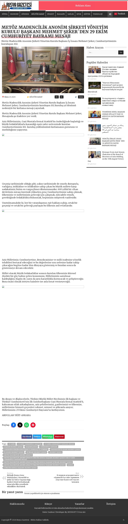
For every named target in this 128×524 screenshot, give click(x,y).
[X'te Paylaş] (20, 424)
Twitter (37, 436)
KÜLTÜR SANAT (37, 14)
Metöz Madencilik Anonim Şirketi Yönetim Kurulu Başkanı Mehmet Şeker (34, 465)
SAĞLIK (71, 14)
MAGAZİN (61, 14)
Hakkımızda (17, 503)
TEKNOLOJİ (97, 14)
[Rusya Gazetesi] (16, 5)
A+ (57, 97)
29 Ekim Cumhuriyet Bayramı (30, 444)
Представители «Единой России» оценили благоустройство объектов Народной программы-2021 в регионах (106, 71)
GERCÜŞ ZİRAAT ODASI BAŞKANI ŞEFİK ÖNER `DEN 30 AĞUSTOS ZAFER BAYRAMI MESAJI (113, 142)
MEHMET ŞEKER (56, 452)
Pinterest (59, 436)
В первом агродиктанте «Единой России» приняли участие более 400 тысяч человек (66, 477)
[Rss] (124, 519)
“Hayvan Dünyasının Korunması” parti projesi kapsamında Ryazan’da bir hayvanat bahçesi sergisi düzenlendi (106, 87)
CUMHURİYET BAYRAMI (48, 447)
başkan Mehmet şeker (13, 447)
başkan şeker (31, 447)
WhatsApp (47, 436)
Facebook (26, 436)
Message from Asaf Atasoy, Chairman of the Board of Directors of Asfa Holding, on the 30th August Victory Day (106, 156)
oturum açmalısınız (52, 493)
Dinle (81, 97)
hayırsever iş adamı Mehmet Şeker (65, 449)
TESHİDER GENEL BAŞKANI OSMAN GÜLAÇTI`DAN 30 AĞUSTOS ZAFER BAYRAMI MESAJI (113, 115)
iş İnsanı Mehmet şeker (36, 452)
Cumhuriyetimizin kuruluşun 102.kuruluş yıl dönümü (26, 449)
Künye (48, 503)
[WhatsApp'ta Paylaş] (26, 424)
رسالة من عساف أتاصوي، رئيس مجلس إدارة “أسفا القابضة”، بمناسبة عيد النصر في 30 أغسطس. (113, 128)
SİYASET (50, 14)
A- (61, 97)
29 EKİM (12, 444)
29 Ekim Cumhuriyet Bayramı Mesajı (59, 444)
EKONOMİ (14, 14)
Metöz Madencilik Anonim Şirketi (18, 455)
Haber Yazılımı (48, 512)
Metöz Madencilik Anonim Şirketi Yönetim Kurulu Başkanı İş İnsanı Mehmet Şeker (38, 462)
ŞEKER (70, 465)
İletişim (111, 503)
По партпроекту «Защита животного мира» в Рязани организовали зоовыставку (113, 101)
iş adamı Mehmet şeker (14, 452)
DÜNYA (5, 14)
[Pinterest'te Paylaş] (33, 424)
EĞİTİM (87, 14)
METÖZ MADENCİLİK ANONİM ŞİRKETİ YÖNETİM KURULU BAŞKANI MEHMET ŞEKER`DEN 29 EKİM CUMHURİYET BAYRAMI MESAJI (39, 458)
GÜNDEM (25, 14)
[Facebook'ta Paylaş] (13, 424)
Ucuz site (82, 512)
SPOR (78, 14)
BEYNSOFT (72, 512)
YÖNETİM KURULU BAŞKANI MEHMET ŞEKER (20, 468)
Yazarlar (79, 503)
